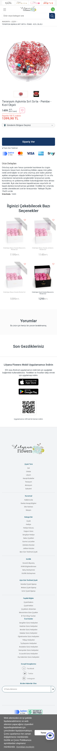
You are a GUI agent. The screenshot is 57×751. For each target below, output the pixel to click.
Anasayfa (6, 22)
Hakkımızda (28, 500)
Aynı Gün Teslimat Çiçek (28, 552)
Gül (28, 468)
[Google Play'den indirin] (28, 392)
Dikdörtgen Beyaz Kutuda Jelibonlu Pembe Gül (42, 248)
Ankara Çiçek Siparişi (28, 588)
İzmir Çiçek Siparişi (28, 591)
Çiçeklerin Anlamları (28, 609)
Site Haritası (28, 507)
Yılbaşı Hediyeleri (28, 640)
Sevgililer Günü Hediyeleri (28, 623)
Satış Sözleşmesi (28, 570)
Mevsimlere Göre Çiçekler (28, 612)
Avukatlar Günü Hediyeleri (28, 647)
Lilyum (28, 475)
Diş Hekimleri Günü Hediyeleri (28, 657)
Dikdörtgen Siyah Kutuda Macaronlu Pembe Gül (43, 292)
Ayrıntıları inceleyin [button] (25, 747)
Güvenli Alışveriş (28, 563)
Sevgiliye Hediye (28, 535)
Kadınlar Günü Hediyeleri (29, 626)
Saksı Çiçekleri (28, 538)
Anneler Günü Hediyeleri (28, 630)
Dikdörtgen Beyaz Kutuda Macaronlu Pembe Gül (14, 248)
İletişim (28, 510)
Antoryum (28, 485)
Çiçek (14, 22)
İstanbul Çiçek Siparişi (28, 584)
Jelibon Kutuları (28, 548)
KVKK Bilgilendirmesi (28, 566)
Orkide (28, 471)
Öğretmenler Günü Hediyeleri (28, 636)
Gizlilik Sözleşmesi (28, 573)
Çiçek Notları (28, 606)
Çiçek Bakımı (28, 602)
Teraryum (28, 482)
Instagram (31, 679)
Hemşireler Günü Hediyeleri (28, 650)
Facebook (30, 669)
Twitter (30, 674)
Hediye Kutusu (28, 528)
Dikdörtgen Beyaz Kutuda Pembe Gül (14, 292)
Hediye (28, 524)
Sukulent (28, 489)
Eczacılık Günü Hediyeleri (28, 654)
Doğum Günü (28, 531)
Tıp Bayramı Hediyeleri (28, 643)
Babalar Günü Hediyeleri (28, 633)
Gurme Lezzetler (28, 542)
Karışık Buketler (28, 478)
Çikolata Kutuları (28, 545)
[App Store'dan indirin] (28, 382)
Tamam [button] (44, 733)
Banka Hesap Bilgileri (28, 503)
